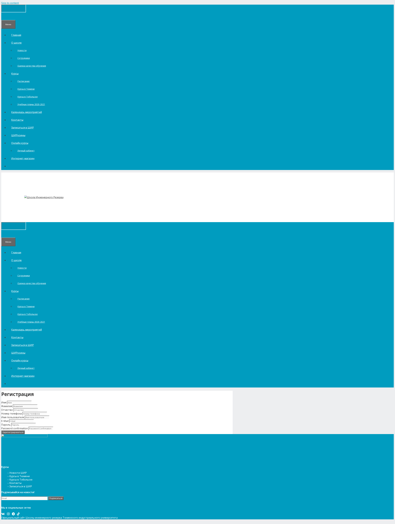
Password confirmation (14, 428)
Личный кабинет (26, 150)
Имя (3, 402)
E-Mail (4, 421)
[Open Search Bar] (5, 16)
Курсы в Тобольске (27, 96)
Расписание (23, 81)
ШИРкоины (18, 135)
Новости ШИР (18, 472)
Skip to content (10, 3)
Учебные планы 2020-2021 (31, 104)
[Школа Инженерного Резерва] (43, 197)
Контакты (17, 120)
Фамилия (6, 406)
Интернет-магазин (22, 158)
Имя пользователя (12, 417)
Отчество (7, 410)
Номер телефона (11, 413)
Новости (22, 50)
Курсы (15, 73)
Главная (16, 35)
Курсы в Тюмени (26, 88)
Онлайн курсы (19, 143)
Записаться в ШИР (22, 127)
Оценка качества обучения (31, 65)
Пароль (5, 424)
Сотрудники (23, 58)
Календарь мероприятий (26, 112)
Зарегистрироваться (12, 432)
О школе (16, 42)
